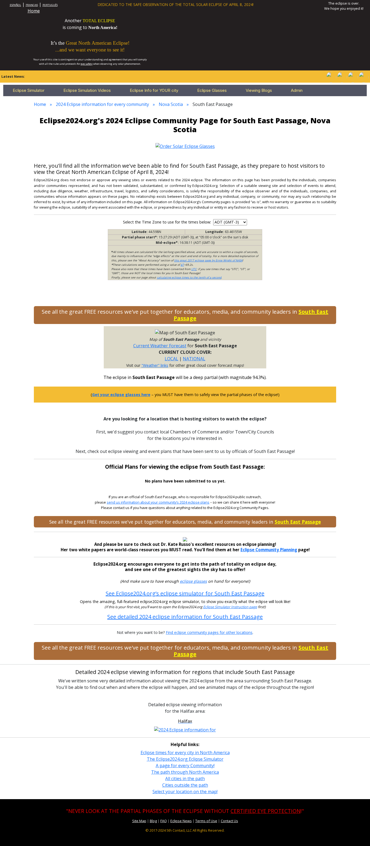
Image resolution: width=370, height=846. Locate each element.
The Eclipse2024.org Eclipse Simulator (185, 759)
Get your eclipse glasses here (121, 394)
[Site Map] (353, 76)
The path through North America (185, 772)
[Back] (363, 76)
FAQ (163, 820)
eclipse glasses (193, 581)
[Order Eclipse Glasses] (342, 76)
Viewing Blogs (259, 90)
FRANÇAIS (32, 5)
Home (34, 11)
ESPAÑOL (15, 5)
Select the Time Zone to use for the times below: (167, 222)
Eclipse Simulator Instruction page (230, 607)
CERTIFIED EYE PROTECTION (265, 811)
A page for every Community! (185, 766)
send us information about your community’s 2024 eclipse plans (158, 502)
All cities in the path (185, 779)
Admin (297, 90)
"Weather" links (154, 365)
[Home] (331, 76)
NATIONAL (194, 359)
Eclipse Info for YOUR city (154, 90)
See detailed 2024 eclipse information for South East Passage (185, 616)
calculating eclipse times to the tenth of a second (189, 277)
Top (358, 833)
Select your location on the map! (185, 792)
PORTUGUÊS (50, 5)
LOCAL (171, 359)
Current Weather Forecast (159, 346)
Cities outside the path (185, 785)
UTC (193, 269)
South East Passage (298, 521)
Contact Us (229, 820)
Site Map (139, 820)
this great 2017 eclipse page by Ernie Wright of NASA (208, 260)
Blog (153, 820)
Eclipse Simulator (28, 90)
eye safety (87, 64)
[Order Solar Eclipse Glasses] (185, 146)
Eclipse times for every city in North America (185, 753)
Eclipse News (181, 820)
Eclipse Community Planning (269, 549)
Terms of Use (206, 820)
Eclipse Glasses (212, 90)
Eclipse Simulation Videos (87, 90)
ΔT (182, 265)
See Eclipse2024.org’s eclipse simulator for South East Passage (185, 593)
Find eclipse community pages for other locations (209, 632)
